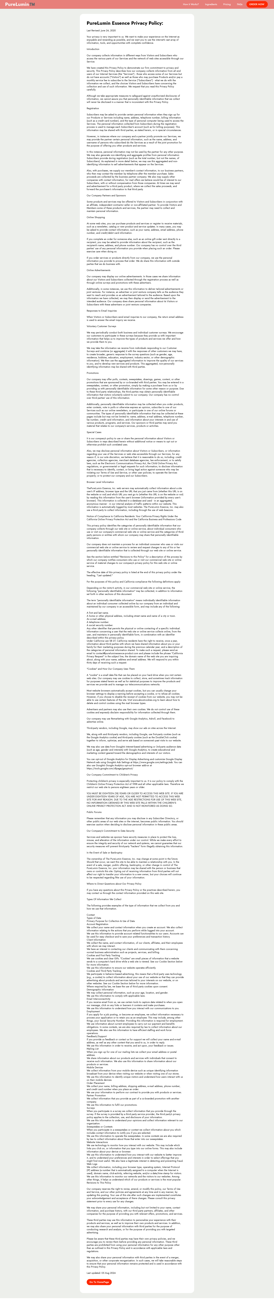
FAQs (239, 4)
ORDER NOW (257, 4)
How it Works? (191, 4)
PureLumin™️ (20, 4)
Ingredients (211, 4)
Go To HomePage (99, 1282)
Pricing (227, 4)
